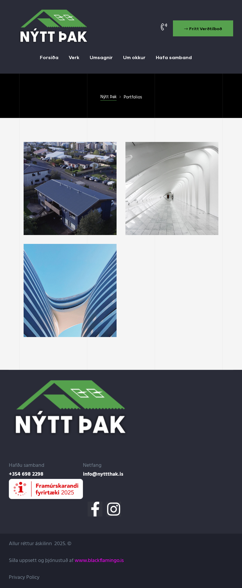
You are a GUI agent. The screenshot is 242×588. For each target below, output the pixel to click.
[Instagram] (113, 509)
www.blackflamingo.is (99, 560)
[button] (203, 28)
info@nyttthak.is (103, 474)
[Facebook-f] (95, 509)
